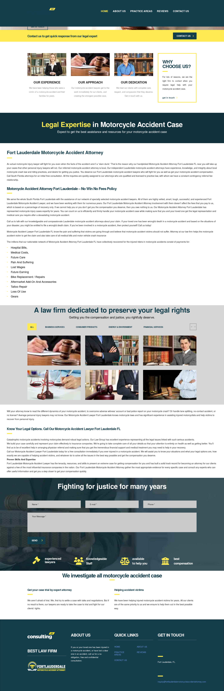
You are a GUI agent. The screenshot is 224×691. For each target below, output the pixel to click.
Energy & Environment (120, 327)
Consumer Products (86, 327)
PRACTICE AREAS (141, 11)
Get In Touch (37, 26)
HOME (104, 11)
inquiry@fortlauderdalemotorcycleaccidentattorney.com (182, 681)
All (32, 327)
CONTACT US (181, 11)
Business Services (54, 327)
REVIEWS (162, 11)
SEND (34, 540)
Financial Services (153, 327)
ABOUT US (119, 11)
